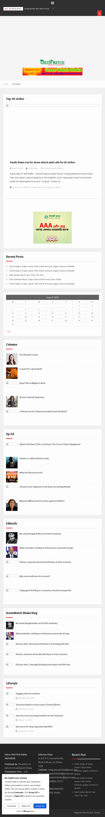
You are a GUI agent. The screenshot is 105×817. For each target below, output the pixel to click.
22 (79, 317)
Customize (11, 806)
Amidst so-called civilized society (34, 458)
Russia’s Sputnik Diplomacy (31, 397)
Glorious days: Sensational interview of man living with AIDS (42, 644)
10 (13, 313)
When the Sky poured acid (30, 472)
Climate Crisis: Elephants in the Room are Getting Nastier (45, 486)
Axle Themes (95, 812)
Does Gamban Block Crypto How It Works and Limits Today (35, 279)
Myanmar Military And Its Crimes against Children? (42, 501)
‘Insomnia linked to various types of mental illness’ (38, 704)
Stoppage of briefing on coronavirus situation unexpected (45, 590)
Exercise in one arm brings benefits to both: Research (39, 715)
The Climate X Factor (28, 354)
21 (66, 317)
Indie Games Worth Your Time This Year (26, 275)
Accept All (40, 806)
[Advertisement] (52, 40)
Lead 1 (54, 168)
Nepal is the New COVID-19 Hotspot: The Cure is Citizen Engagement (49, 444)
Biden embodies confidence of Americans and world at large (46, 548)
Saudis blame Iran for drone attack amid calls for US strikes (42, 162)
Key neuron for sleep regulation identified (34, 726)
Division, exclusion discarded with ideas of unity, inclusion (45, 562)
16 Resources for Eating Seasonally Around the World (43, 411)
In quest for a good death (30, 369)
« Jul (8, 331)
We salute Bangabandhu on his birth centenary (40, 533)
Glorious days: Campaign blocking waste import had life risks (43, 664)
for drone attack (36, 187)
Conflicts (47, 168)
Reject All (26, 806)
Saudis (49, 187)
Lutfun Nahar (33, 168)
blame (26, 187)
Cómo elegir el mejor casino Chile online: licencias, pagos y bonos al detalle (41, 266)
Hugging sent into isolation (28, 693)
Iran (44, 187)
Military (60, 168)
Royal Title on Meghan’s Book (32, 383)
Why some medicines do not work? (34, 576)
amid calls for (18, 187)
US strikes (57, 187)
